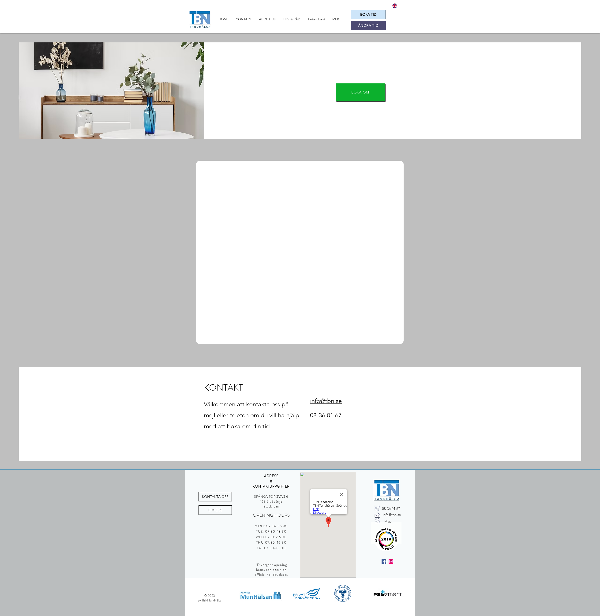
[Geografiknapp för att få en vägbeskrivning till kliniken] (377, 521)
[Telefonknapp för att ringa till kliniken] (377, 508)
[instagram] (391, 561)
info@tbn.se (326, 401)
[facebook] (384, 561)
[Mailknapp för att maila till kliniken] (377, 515)
